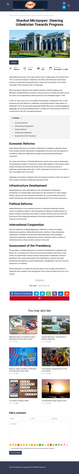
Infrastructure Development (24, 126)
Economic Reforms (21, 123)
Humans (16, 15)
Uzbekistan (40, 280)
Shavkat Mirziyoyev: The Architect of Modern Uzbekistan (54, 338)
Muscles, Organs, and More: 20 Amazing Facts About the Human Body (22, 370)
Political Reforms (21, 129)
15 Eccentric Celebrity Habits (19, 401)
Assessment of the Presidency (25, 136)
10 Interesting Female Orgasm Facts (54, 401)
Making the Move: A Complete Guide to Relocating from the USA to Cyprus (22, 338)
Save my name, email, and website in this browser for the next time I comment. (32, 448)
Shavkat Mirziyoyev (31, 229)
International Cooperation (23, 133)
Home (11, 15)
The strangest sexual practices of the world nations (54, 370)
